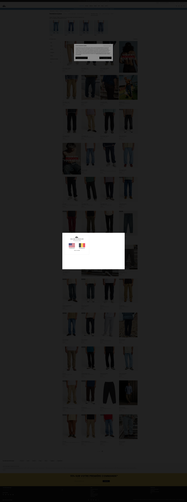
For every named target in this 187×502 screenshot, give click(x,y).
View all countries (77, 250)
